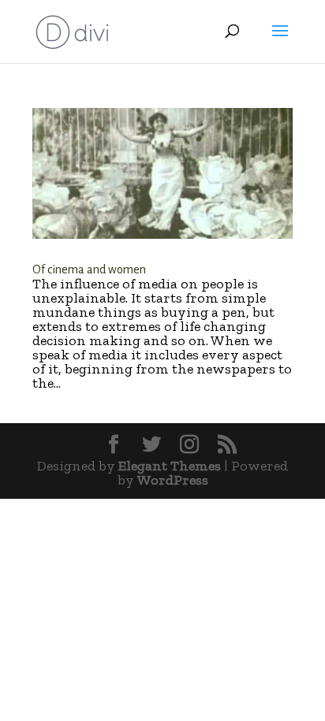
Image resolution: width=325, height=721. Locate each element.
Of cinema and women (89, 269)
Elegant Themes (169, 465)
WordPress (172, 480)
